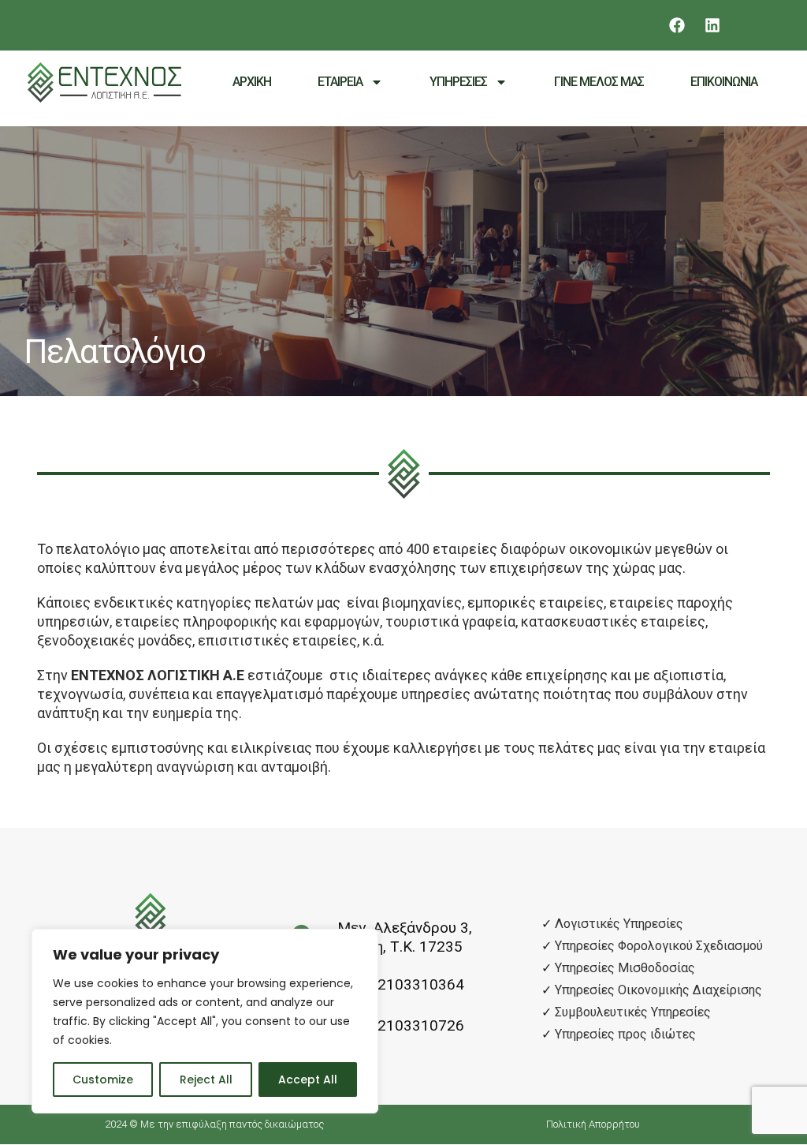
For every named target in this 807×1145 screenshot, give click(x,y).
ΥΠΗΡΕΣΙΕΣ (458, 81)
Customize (103, 1079)
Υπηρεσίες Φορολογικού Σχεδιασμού (659, 945)
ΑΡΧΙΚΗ (251, 81)
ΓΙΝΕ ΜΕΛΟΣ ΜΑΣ (599, 81)
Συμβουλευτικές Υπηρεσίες (633, 1012)
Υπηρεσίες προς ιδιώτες (625, 1034)
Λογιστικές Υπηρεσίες (619, 923)
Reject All (206, 1079)
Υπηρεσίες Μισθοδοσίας (625, 967)
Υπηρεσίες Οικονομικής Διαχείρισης (658, 989)
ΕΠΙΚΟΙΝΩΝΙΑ (723, 81)
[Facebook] (677, 25)
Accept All (307, 1079)
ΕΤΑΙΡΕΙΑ (340, 81)
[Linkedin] (712, 25)
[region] (205, 1021)
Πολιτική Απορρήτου (593, 1124)
